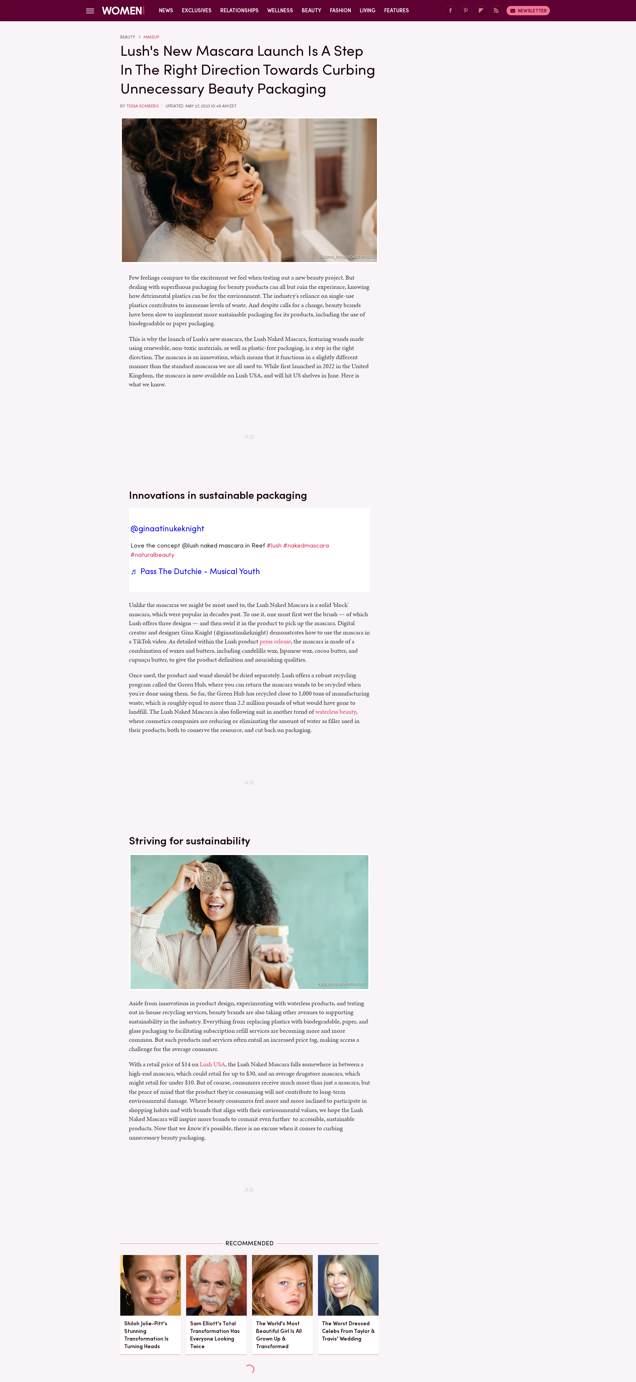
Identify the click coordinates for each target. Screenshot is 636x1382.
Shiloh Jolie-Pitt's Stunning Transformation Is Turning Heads (146, 1335)
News (166, 10)
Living (368, 10)
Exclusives (197, 10)
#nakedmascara (306, 545)
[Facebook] (450, 11)
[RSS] (496, 11)
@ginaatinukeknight (167, 528)
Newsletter (532, 10)
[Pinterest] (466, 11)
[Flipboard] (481, 11)
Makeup (151, 37)
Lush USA (212, 1064)
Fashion (340, 10)
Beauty (311, 10)
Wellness (280, 10)
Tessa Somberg (142, 106)
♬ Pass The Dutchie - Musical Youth (195, 571)
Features (396, 10)
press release (275, 641)
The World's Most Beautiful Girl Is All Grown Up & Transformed (279, 1335)
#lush (274, 545)
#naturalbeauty (153, 555)
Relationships (239, 10)
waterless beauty (335, 711)
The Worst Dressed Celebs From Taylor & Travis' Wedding (348, 1331)
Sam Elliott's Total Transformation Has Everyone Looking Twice (215, 1335)
